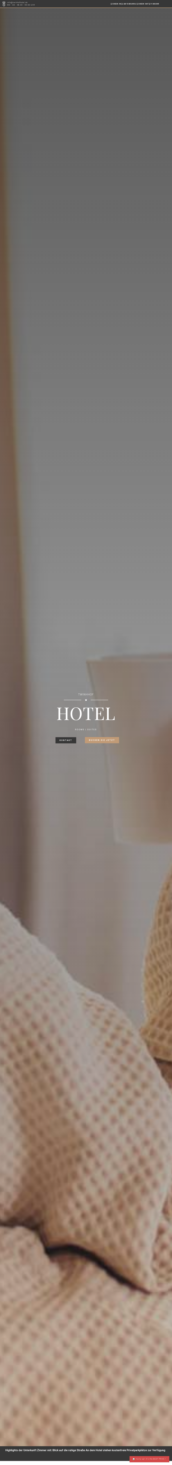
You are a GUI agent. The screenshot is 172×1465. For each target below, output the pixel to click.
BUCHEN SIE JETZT (102, 740)
